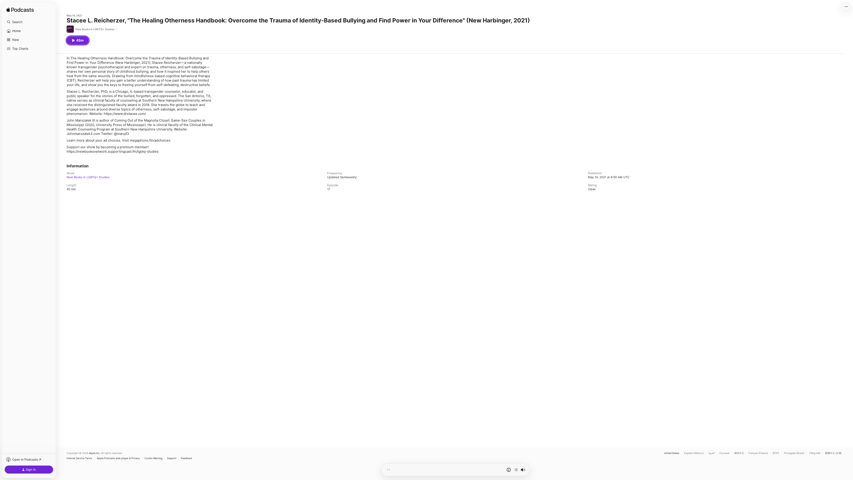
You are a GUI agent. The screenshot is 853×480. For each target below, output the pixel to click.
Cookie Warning (153, 458)
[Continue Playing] (516, 470)
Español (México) (694, 453)
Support (171, 458)
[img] (20, 10)
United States (671, 453)
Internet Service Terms (79, 458)
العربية (712, 453)
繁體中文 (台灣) (833, 453)
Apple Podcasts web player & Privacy (118, 458)
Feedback (186, 458)
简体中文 (739, 453)
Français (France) (758, 453)
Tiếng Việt (814, 453)
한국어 (776, 453)
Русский (724, 453)
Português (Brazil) (794, 453)
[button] (29, 22)
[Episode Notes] (508, 470)
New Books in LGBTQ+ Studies (88, 177)
